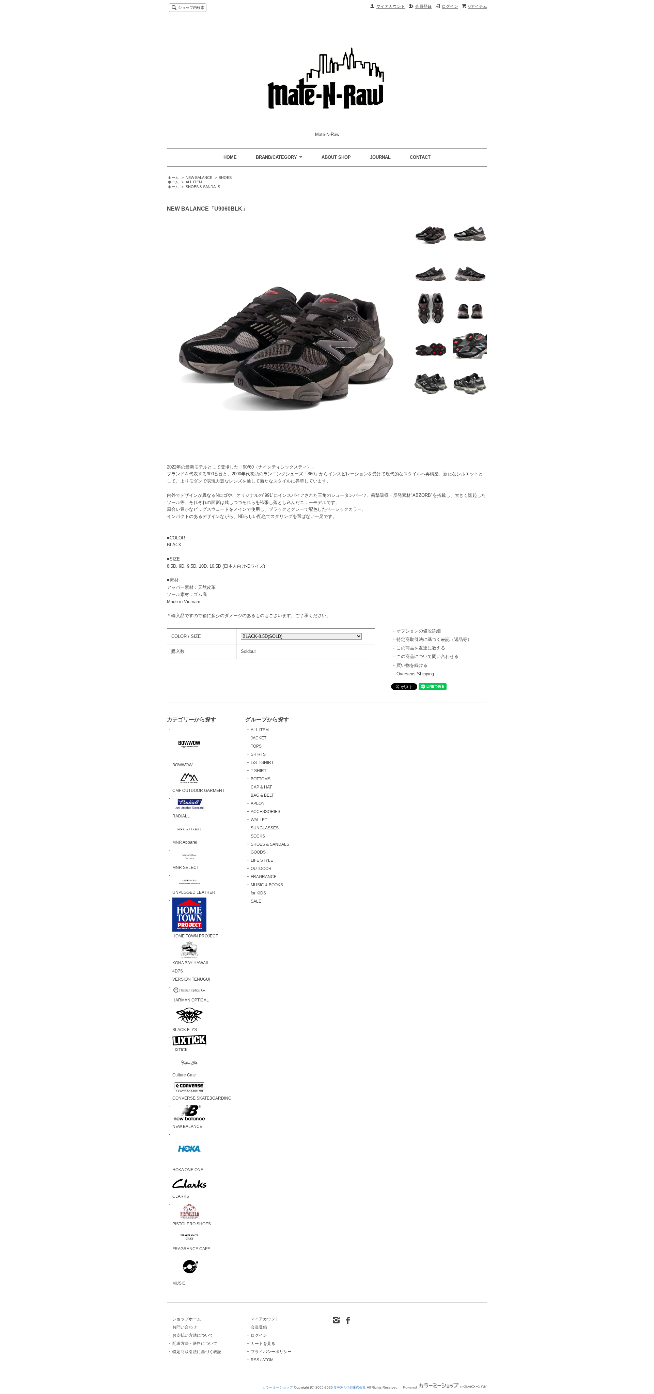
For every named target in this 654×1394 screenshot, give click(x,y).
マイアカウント (390, 6)
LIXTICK (180, 1049)
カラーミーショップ (277, 1387)
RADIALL (181, 816)
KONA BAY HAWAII (190, 963)
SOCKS (258, 836)
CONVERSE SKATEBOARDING (201, 1098)
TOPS (256, 746)
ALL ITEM (194, 182)
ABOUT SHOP (336, 157)
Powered (410, 1387)
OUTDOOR (261, 868)
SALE (256, 901)
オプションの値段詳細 (418, 630)
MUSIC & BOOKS (267, 885)
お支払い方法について (192, 1335)
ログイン (450, 6)
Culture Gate (184, 1075)
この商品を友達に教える (420, 647)
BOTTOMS (260, 779)
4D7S (177, 971)
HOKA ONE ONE (187, 1169)
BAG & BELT (262, 795)
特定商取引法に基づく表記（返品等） (434, 639)
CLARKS (180, 1196)
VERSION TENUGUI (191, 979)
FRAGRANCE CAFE (191, 1248)
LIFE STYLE (262, 860)
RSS (255, 1360)
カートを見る (263, 1343)
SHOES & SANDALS (203, 187)
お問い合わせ (184, 1327)
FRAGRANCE (264, 876)
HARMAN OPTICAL (190, 1000)
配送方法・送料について (194, 1343)
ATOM (268, 1360)
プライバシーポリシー (271, 1351)
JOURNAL (380, 157)
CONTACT (420, 157)
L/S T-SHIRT (262, 762)
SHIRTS (258, 754)
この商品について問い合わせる (427, 656)
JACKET (258, 738)
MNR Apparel (184, 842)
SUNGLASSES (265, 828)
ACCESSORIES (265, 811)
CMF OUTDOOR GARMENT (198, 790)
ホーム (173, 177)
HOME (230, 157)
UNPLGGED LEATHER (193, 892)
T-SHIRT (258, 770)
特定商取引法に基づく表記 (196, 1351)
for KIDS (258, 893)
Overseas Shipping (415, 673)
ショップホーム (186, 1319)
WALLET (259, 819)
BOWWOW (182, 765)
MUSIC (179, 1283)
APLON (258, 803)
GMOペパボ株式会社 (350, 1387)
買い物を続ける (411, 665)
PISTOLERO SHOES (191, 1224)
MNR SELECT (185, 867)
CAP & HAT (261, 787)
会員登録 (423, 6)
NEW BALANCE (199, 177)
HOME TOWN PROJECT (195, 936)
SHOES (225, 177)
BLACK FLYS (184, 1029)
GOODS (258, 852)
